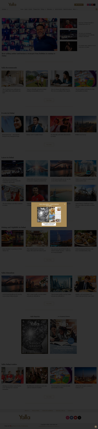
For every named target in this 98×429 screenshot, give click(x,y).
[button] (64, 204)
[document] (49, 214)
